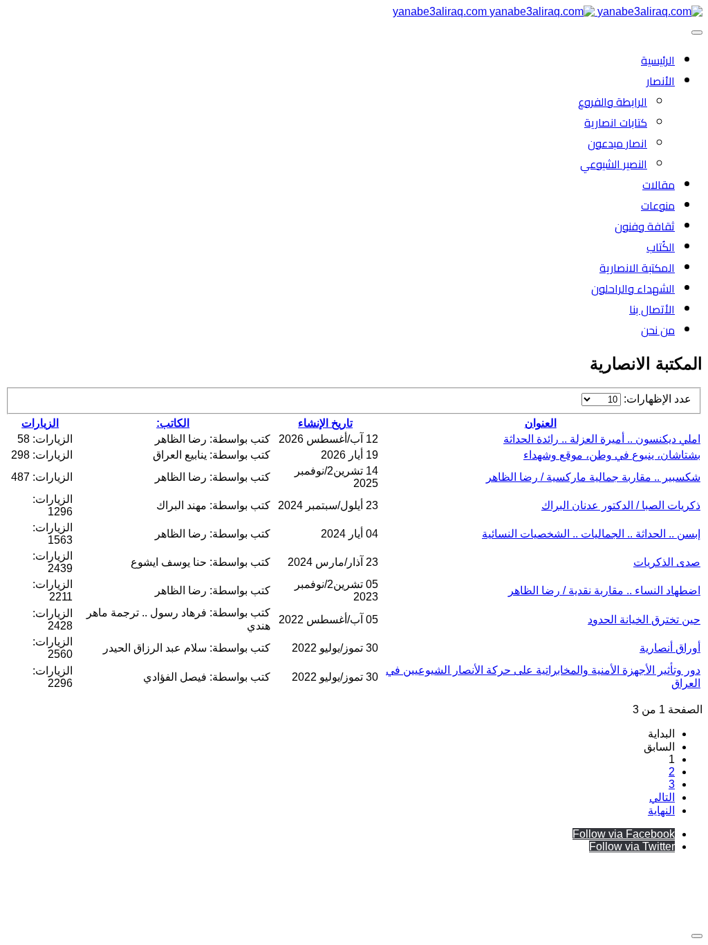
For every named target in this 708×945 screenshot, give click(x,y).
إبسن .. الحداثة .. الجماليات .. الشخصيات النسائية (591, 534)
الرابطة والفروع (612, 101)
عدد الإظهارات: (656, 399)
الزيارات (40, 423)
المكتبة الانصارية (637, 267)
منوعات (658, 205)
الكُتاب (660, 247)
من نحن (658, 330)
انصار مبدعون (617, 143)
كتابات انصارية (615, 122)
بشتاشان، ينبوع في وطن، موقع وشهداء (611, 455)
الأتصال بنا (652, 309)
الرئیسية (658, 60)
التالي (662, 797)
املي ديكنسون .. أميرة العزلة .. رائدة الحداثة (601, 439)
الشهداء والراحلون (633, 288)
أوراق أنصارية (670, 648)
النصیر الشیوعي (613, 164)
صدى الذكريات (666, 562)
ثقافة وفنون (645, 226)
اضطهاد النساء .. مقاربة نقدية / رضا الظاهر (604, 590)
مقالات (658, 184)
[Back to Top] (696, 936)
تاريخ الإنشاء (325, 423)
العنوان (541, 423)
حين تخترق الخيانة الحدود (644, 619)
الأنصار (660, 81)
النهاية (661, 810)
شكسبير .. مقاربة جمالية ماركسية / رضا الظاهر (593, 477)
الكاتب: (172, 423)
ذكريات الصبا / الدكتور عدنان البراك (620, 505)
